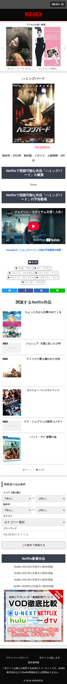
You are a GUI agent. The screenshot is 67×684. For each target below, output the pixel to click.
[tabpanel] (19, 48)
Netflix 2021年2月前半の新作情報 (33, 566)
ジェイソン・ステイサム (22, 273)
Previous (2, 48)
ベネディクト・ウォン (48, 277)
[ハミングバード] (41, 290)
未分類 (34, 262)
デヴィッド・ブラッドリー (22, 277)
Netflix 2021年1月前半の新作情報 (33, 579)
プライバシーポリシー (17, 657)
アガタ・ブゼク (25, 268)
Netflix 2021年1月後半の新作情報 (33, 573)
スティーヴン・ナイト (47, 273)
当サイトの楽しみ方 (49, 657)
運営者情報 (33, 662)
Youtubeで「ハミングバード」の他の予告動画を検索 (33, 249)
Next (64, 48)
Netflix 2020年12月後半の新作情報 (33, 586)
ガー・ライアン (43, 268)
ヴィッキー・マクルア (34, 282)
